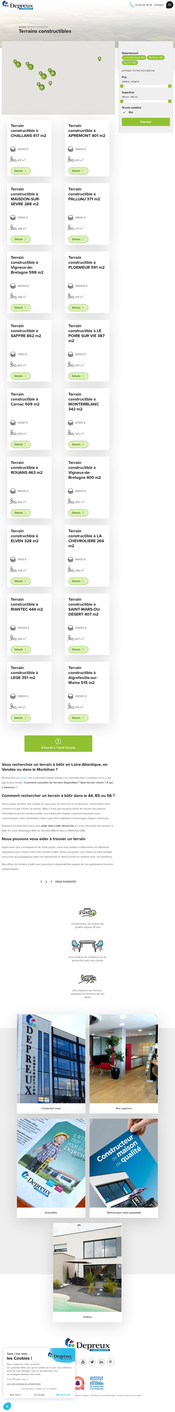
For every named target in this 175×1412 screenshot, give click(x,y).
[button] (50, 83)
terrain (24, 778)
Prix (124, 77)
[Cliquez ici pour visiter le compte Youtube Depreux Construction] (83, 1362)
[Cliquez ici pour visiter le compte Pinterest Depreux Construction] (111, 1362)
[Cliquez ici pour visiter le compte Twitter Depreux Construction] (92, 1362)
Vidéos (87, 1317)
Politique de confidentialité (103, 1395)
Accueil (22, 27)
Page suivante (65, 881)
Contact (159, 5)
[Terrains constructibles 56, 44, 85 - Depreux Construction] (18, 5)
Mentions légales (81, 1395)
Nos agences (124, 1108)
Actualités (51, 1212)
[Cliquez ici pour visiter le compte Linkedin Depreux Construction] (101, 1362)
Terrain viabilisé (131, 107)
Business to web (133, 1395)
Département (130, 53)
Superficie (128, 92)
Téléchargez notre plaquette (124, 1212)
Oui (131, 112)
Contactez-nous (51, 1108)
